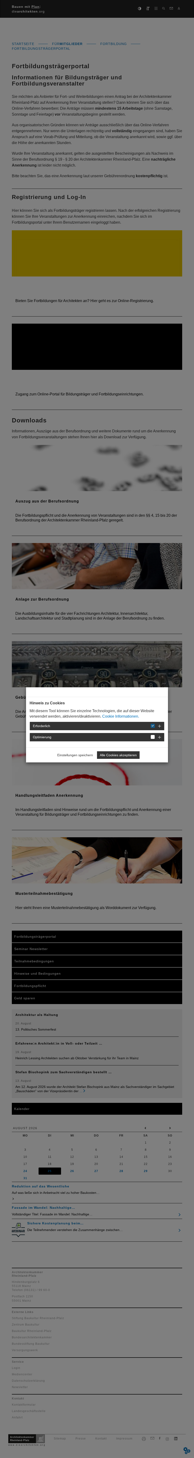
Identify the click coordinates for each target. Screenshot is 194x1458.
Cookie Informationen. (120, 716)
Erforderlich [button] (41, 726)
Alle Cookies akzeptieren (118, 755)
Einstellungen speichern (75, 755)
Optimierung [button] (42, 737)
